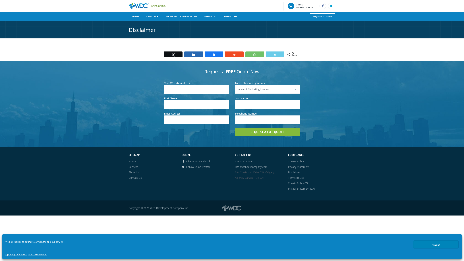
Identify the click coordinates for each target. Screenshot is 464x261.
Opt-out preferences (16, 254)
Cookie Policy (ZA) (298, 183)
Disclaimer (294, 172)
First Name (170, 98)
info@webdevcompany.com (251, 167)
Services (151, 16)
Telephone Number (246, 113)
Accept (436, 244)
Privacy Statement (298, 167)
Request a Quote (322, 16)
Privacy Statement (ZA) (301, 188)
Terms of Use (296, 177)
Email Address (172, 113)
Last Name (241, 98)
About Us (210, 16)
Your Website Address (177, 83)
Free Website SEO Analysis (181, 16)
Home (135, 16)
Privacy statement (37, 254)
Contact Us (230, 16)
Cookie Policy (296, 161)
